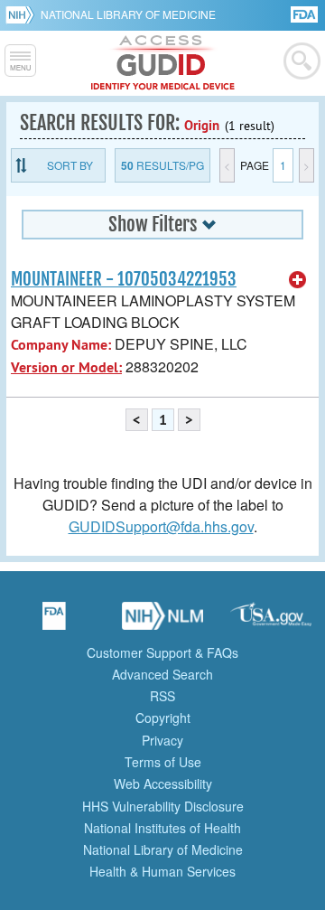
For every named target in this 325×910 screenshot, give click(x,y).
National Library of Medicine (128, 14)
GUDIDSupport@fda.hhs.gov (161, 526)
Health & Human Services (162, 871)
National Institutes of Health (162, 828)
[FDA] (305, 13)
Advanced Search (162, 674)
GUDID (163, 63)
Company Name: (61, 344)
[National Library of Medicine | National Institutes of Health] (162, 622)
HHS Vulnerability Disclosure (163, 806)
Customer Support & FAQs (162, 652)
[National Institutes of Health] (23, 14)
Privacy (162, 740)
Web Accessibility (163, 783)
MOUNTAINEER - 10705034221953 (124, 279)
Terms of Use (163, 762)
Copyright (162, 717)
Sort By (70, 165)
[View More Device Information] (298, 280)
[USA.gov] (270, 622)
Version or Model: (66, 367)
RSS (162, 696)
